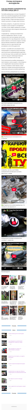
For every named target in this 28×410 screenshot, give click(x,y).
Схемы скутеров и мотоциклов (14, 2)
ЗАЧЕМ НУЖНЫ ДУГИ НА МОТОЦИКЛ (16, 333)
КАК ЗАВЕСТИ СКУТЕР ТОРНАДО (15, 378)
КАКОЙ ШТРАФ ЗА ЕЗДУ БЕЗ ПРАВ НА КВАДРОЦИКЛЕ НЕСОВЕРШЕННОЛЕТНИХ (17, 372)
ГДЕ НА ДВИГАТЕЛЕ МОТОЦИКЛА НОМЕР (17, 386)
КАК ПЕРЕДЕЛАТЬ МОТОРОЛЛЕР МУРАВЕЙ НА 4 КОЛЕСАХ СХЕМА (15, 342)
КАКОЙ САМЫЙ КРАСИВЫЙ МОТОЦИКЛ (16, 363)
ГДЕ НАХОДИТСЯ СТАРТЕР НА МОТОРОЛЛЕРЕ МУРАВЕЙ (14, 349)
